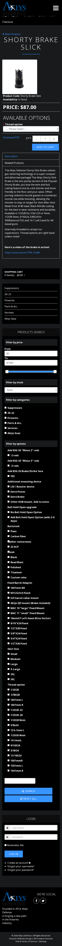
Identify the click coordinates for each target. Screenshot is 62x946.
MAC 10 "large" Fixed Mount (27, 608)
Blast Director (13, 34)
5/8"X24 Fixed (19, 633)
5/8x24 (14, 725)
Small (14, 654)
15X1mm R (17, 770)
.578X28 (15, 694)
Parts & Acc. (11, 306)
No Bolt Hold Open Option (26, 512)
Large (14, 664)
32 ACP (15, 546)
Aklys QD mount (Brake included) (30, 603)
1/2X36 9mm (18, 735)
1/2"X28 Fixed (19, 628)
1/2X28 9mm (18, 720)
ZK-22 (8, 294)
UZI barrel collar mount (25, 598)
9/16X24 (15, 745)
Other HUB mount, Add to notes (30, 501)
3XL (13, 679)
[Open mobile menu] (56, 8)
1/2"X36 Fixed (19, 643)
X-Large (15, 669)
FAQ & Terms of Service (26, 941)
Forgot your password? (21, 870)
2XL (13, 674)
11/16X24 (16, 755)
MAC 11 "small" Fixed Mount (28, 613)
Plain (14, 531)
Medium (15, 659)
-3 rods (15, 465)
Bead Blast (17, 562)
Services (9, 312)
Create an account (18, 862)
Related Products (14, 163)
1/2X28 (15, 689)
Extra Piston (18, 491)
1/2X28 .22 (17, 710)
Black (14, 557)
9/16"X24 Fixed (19, 623)
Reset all (30, 798)
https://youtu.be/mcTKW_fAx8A (22, 252)
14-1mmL (16, 740)
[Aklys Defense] (14, 8)
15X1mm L (17, 765)
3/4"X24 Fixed (19, 638)
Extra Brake (18, 496)
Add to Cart (45, 147)
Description (11, 156)
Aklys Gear (10, 318)
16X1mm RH (18, 588)
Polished (16, 567)
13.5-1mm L (17, 730)
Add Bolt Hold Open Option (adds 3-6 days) (32, 519)
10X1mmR (17, 760)
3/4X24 (15, 750)
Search (29, 791)
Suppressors (12, 288)
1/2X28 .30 (17, 715)
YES (13, 476)
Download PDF (11, 137)
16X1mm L (17, 699)
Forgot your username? (21, 866)
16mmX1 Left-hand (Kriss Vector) (31, 618)
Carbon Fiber (18, 536)
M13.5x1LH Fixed (20, 593)
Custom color (19, 577)
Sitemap (42, 941)
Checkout (7, 22)
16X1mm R (17, 705)
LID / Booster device (22, 486)
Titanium (16, 572)
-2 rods (15, 455)
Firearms (9, 300)
